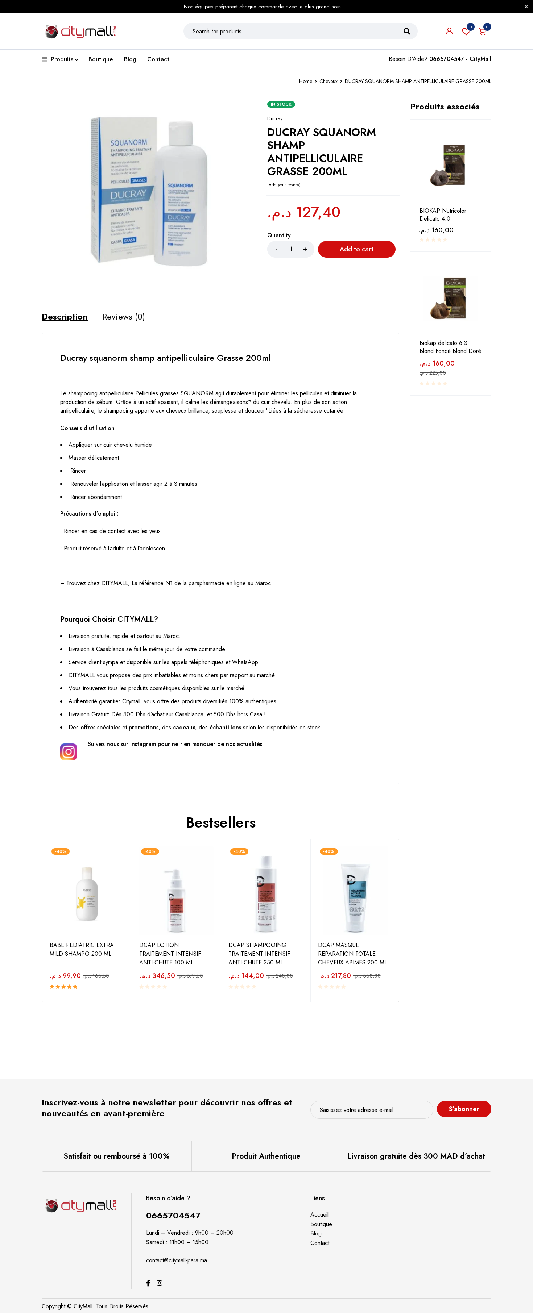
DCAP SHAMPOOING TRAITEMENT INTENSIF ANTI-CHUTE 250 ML (259, 954)
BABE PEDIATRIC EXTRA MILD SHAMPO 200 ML (82, 949)
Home (305, 81)
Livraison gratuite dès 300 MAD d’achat (416, 1156)
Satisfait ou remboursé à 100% (116, 1156)
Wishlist (471, 27)
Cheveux (328, 81)
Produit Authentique (266, 1156)
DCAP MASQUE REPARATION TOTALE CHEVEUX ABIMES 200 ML (352, 954)
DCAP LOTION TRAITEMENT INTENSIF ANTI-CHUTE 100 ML (170, 954)
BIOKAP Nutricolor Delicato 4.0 (443, 215)
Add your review (284, 185)
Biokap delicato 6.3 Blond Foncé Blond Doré (450, 347)
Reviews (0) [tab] (123, 316)
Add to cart (356, 249)
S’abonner (464, 1109)
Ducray (274, 118)
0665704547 (173, 1215)
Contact (319, 1243)
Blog (316, 1233)
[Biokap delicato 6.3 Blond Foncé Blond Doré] (451, 298)
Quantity (279, 235)
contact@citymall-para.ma (176, 1260)
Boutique (321, 1224)
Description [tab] (65, 316)
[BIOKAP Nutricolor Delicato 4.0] (451, 166)
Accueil (319, 1214)
